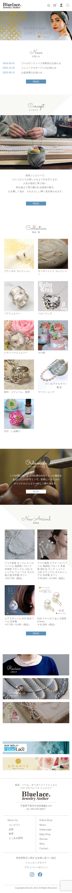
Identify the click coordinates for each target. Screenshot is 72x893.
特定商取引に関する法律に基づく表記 (36, 858)
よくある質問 (16, 838)
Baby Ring (44, 834)
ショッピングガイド (36, 862)
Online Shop (45, 820)
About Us (12, 820)
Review (43, 838)
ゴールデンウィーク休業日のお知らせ (41, 63)
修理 (11, 833)
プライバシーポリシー (36, 867)
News (42, 824)
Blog (41, 843)
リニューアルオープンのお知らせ (38, 67)
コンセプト (14, 824)
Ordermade (45, 829)
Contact (43, 848)
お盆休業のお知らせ (31, 72)
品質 (11, 829)
